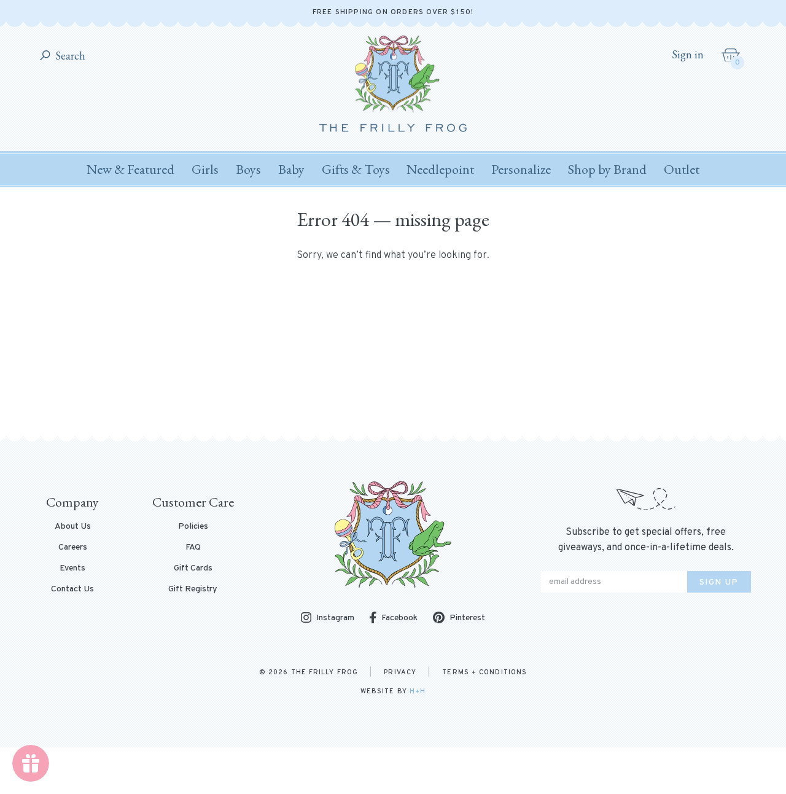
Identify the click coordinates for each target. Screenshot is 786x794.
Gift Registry (192, 589)
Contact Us (72, 589)
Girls (205, 169)
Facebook (399, 618)
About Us (73, 527)
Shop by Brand (607, 169)
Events (72, 568)
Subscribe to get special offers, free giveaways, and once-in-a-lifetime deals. (646, 540)
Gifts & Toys (356, 169)
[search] (45, 56)
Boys (248, 169)
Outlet (681, 169)
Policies (193, 527)
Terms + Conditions (484, 672)
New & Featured (130, 169)
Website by (393, 691)
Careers (72, 547)
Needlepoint (440, 169)
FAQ (193, 547)
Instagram (335, 618)
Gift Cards (193, 568)
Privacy (400, 672)
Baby (291, 169)
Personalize (521, 169)
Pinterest (467, 618)
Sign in (688, 54)
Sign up (719, 582)
